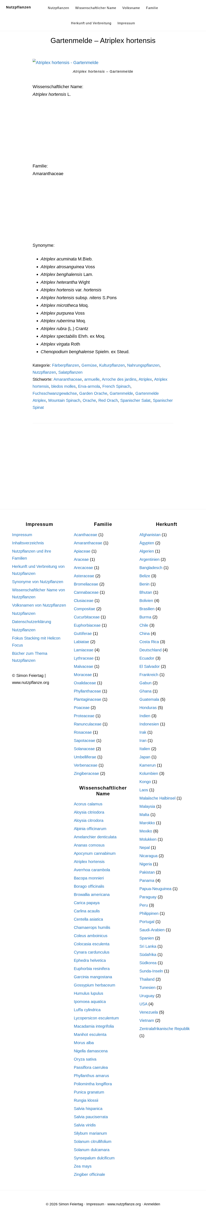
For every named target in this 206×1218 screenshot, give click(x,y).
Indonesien (149, 724)
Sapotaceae (84, 740)
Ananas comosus (89, 845)
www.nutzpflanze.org (124, 1204)
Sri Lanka (147, 946)
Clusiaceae (83, 600)
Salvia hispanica (88, 1108)
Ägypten (146, 543)
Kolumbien (148, 773)
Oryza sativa (85, 1059)
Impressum (22, 534)
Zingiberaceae (86, 773)
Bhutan (145, 592)
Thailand (146, 979)
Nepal (144, 847)
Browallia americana (92, 894)
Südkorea (148, 963)
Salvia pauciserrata (91, 1117)
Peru (143, 905)
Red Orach (108, 400)
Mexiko (145, 831)
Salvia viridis (85, 1125)
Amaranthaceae (68, 379)
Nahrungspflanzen (143, 365)
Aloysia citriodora (89, 812)
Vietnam (146, 1020)
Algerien (146, 551)
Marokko (147, 823)
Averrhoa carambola (92, 870)
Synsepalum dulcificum (94, 1158)
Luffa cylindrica (87, 1010)
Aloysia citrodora (88, 820)
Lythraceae (84, 658)
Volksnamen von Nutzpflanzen (39, 605)
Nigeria (145, 864)
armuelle (92, 379)
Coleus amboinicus (90, 935)
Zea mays (83, 1166)
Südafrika (147, 954)
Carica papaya (87, 903)
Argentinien (149, 559)
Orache (89, 400)
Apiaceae (82, 551)
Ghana (145, 691)
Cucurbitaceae (87, 617)
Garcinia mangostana (93, 977)
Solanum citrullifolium (92, 1141)
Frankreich (148, 674)
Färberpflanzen (65, 365)
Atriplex (145, 379)
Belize (144, 576)
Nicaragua (148, 856)
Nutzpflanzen (18, 7)
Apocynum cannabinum (95, 853)
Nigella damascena (91, 1051)
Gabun (145, 683)
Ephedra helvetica (90, 960)
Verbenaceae (85, 765)
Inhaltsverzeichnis (28, 543)
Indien (144, 716)
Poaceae (82, 707)
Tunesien (147, 987)
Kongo (145, 781)
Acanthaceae (85, 534)
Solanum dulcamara (91, 1150)
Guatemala (149, 699)
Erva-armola (89, 386)
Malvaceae (83, 666)
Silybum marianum (90, 1133)
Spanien (146, 938)
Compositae (84, 609)
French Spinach (116, 386)
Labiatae (81, 642)
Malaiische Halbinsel (157, 798)
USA (143, 1004)
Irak (142, 732)
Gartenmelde (121, 393)
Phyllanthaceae (87, 691)
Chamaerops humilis (92, 927)
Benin (144, 584)
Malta (144, 814)
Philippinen (149, 913)
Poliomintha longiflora (93, 1084)
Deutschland (150, 650)
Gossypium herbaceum (94, 985)
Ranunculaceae (87, 724)
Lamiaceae (83, 650)
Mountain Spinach (64, 400)
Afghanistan (150, 534)
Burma (145, 617)
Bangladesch (150, 567)
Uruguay (146, 996)
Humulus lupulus (88, 993)
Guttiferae (83, 633)
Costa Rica (149, 642)
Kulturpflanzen (112, 365)
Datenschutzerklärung (31, 621)
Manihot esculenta (90, 1034)
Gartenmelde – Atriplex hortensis (103, 40)
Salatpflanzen (70, 372)
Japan (144, 757)
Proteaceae (84, 716)
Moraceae (83, 674)
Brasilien (146, 609)
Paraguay (148, 897)
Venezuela (148, 1012)
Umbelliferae (85, 757)
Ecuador (146, 658)
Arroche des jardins (119, 379)
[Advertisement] (103, 132)
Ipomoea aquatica (90, 1001)
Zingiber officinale (89, 1174)
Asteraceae (84, 576)
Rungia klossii (86, 1100)
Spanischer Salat (135, 400)
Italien (144, 749)
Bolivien (146, 600)
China (144, 633)
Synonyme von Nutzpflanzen (37, 581)
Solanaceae (84, 749)
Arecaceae (83, 567)
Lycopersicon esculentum (96, 1018)
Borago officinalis (89, 886)
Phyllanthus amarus (91, 1075)
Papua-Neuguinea (155, 888)
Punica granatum (89, 1092)
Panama (146, 880)
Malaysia (147, 806)
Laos (143, 790)
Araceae (81, 559)
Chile (143, 625)
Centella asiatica (88, 919)
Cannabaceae (86, 592)
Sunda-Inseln (151, 971)
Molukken (148, 839)
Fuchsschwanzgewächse (55, 393)
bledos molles (63, 386)
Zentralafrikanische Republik (164, 1028)
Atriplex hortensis (89, 861)
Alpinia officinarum (90, 828)
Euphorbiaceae (87, 625)
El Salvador (149, 666)
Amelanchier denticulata (95, 837)
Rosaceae (83, 732)
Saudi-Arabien (152, 930)
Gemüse (89, 365)
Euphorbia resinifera (92, 968)
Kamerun (147, 765)
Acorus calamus (88, 804)
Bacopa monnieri (89, 878)
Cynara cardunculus (91, 952)
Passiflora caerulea (91, 1067)
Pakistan (147, 872)
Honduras (148, 707)
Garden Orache (93, 393)
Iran (142, 740)
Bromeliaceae (86, 584)
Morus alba (84, 1043)
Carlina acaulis (87, 911)
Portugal (146, 921)
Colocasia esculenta (91, 944)
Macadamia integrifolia (94, 1026)
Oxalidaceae (85, 683)
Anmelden (152, 1204)
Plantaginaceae (87, 699)
